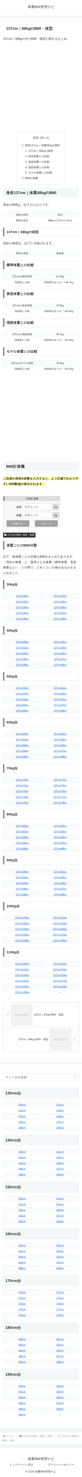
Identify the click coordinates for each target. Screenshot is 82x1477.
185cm (60, 1350)
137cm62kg (22, 739)
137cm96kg (22, 888)
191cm (60, 1386)
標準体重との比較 (39, 156)
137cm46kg (22, 659)
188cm (22, 1362)
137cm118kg (22, 986)
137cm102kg (22, 923)
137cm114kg (22, 975)
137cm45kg (60, 653)
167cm (60, 1262)
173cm (60, 1298)
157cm (60, 1215)
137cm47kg (60, 659)
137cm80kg (22, 826)
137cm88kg (22, 848)
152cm (22, 1204)
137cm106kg (22, 934)
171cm (60, 1292)
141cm (60, 1151)
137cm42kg (22, 647)
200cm (22, 1414)
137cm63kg (60, 739)
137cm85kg (60, 837)
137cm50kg (22, 688)
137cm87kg (60, 843)
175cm (60, 1303)
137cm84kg (22, 837)
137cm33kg (60, 601)
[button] (75, 1077)
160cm (22, 1245)
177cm (60, 1309)
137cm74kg (22, 791)
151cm (60, 1198)
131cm (60, 1104)
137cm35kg (60, 607)
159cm (60, 1221)
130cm (22, 1104)
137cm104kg (22, 929)
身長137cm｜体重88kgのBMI (42, 145)
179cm (60, 1315)
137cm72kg (22, 785)
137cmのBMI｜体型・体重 (20, 535)
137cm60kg (22, 734)
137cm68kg (22, 756)
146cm (22, 1168)
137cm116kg (22, 980)
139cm (60, 1127)
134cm (22, 1116)
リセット (46, 523)
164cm (22, 1256)
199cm (60, 1409)
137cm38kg (22, 618)
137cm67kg (60, 751)
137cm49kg (60, 664)
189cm (60, 1362)
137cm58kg (22, 710)
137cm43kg (60, 647)
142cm (22, 1157)
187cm (60, 1356)
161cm (60, 1245)
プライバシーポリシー (60, 1464)
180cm (22, 1339)
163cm (60, 1251)
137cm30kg (22, 596)
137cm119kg (60, 986)
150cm (22, 1198)
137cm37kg (60, 613)
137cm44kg (22, 653)
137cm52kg (22, 693)
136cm (22, 1122)
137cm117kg (60, 980)
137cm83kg (60, 831)
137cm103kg (60, 923)
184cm (22, 1350)
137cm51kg (60, 688)
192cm (22, 1391)
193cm (60, 1391)
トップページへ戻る (21, 1464)
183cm (60, 1344)
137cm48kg (22, 664)
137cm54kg (22, 699)
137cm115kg (60, 975)
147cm (60, 1168)
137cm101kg (60, 917)
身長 (19, 507)
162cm (22, 1251)
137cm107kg (60, 934)
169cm (60, 1268)
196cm (22, 1403)
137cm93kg (60, 877)
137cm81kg (60, 826)
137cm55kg (60, 699)
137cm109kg (60, 940)
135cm (60, 1116)
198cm (22, 1409)
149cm (60, 1174)
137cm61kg (60, 734)
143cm (60, 1157)
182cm (22, 1344)
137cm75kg (60, 791)
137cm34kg (22, 607)
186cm (22, 1356)
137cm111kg (60, 963)
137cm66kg (22, 751)
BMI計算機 (31, 178)
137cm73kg (60, 785)
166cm (22, 1262)
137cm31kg (60, 596)
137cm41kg (60, 642)
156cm (22, 1215)
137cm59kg (60, 710)
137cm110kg (22, 963)
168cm (22, 1268)
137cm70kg (22, 779)
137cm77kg (60, 797)
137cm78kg (22, 802)
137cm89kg (60, 848)
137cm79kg (60, 802)
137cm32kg (22, 601)
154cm (22, 1210)
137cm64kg (22, 745)
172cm (22, 1298)
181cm (60, 1339)
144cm (22, 1163)
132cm (22, 1110)
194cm (22, 1397)
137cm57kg (60, 705)
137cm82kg (22, 831)
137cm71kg (60, 779)
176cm (22, 1309)
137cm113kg (60, 969)
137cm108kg (22, 940)
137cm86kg (22, 843)
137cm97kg (60, 888)
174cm (22, 1303)
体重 (19, 515)
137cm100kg (22, 917)
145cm (60, 1163)
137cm (60, 1122)
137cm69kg (60, 756)
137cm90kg (22, 871)
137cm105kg (60, 929)
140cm (22, 1151)
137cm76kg (22, 797)
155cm (60, 1210)
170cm (22, 1292)
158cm (22, 1221)
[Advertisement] (41, 87)
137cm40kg (22, 642)
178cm (22, 1315)
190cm (22, 1386)
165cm (60, 1256)
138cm (22, 1127)
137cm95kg (60, 883)
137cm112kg (22, 969)
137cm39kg (60, 618)
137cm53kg (60, 693)
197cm (60, 1403)
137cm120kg (22, 992)
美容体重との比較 (39, 161)
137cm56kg (22, 705)
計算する (18, 523)
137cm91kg (60, 871)
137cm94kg (22, 883)
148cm (22, 1174)
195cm (60, 1397)
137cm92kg (22, 877)
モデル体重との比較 (40, 172)
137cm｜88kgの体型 (40, 150)
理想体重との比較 (39, 167)
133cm (60, 1110)
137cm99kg (60, 894)
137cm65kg (60, 745)
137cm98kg (22, 894)
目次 (36, 137)
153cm (60, 1204)
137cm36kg (22, 613)
